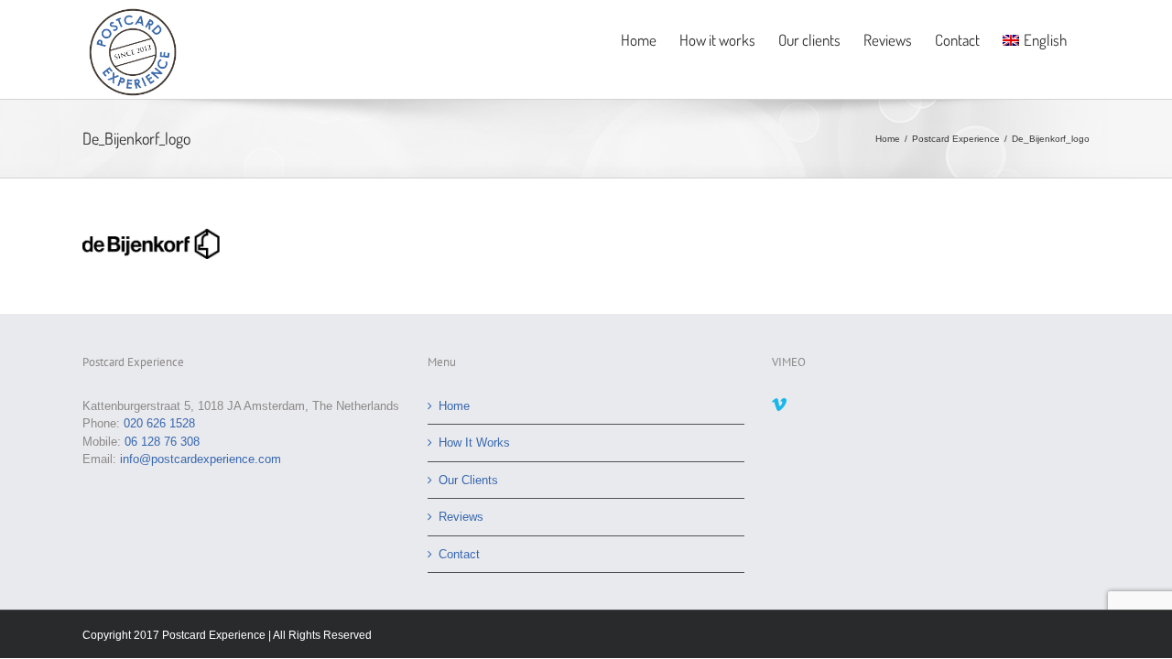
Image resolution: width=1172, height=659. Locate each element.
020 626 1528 (159, 423)
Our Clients (468, 480)
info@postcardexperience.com (200, 459)
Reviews (461, 517)
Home (454, 406)
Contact (459, 554)
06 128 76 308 (162, 441)
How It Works (474, 442)
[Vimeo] (779, 404)
